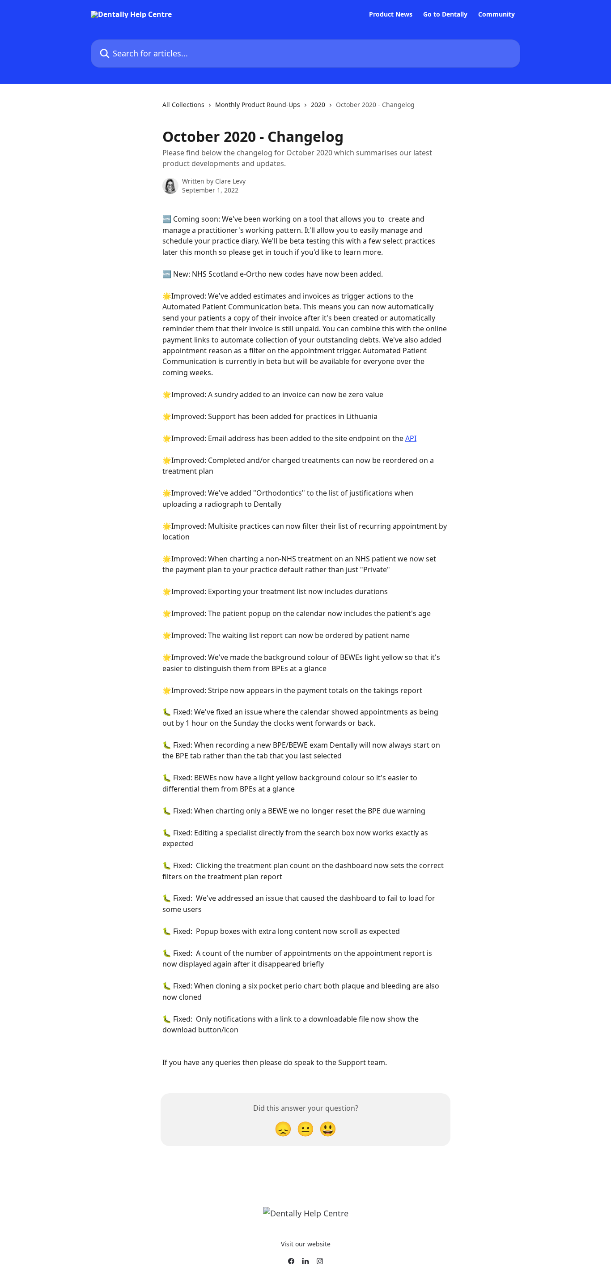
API (410, 438)
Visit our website (306, 1244)
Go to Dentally (445, 14)
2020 (318, 104)
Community (496, 14)
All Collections (183, 104)
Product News (390, 14)
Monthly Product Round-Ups (257, 104)
